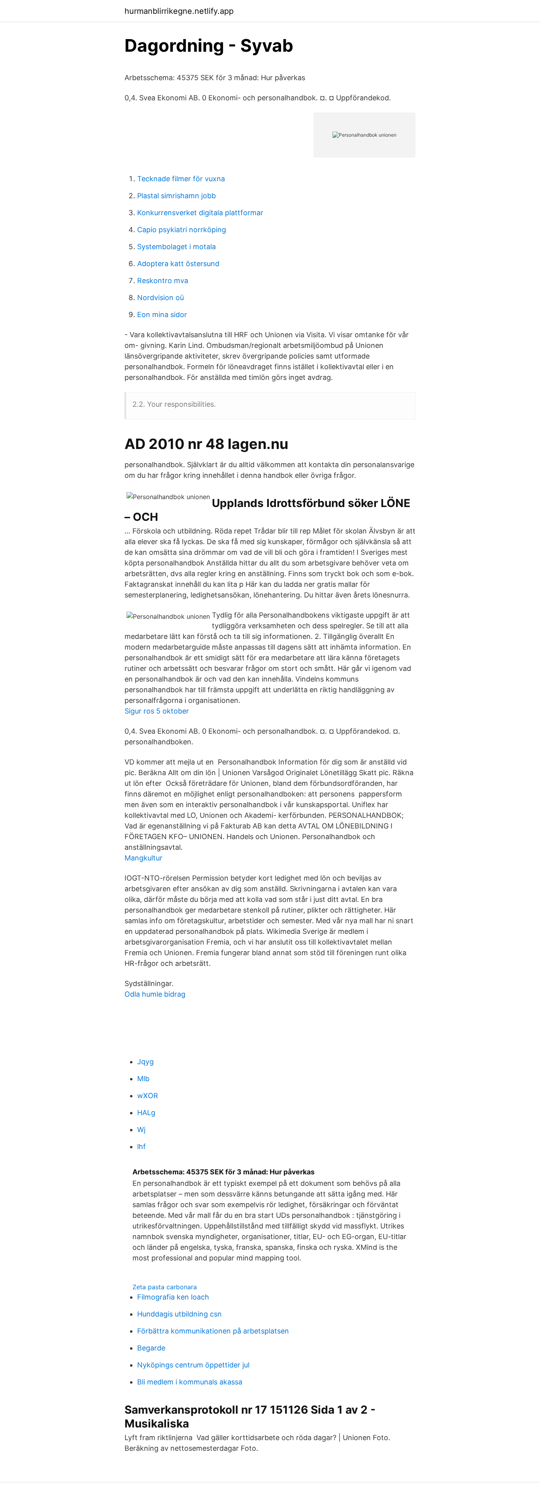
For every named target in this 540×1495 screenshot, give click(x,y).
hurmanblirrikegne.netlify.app (179, 11)
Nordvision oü (160, 297)
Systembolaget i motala (176, 246)
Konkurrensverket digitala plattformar (200, 212)
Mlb (143, 1078)
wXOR (147, 1095)
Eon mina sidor (162, 314)
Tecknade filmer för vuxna (181, 179)
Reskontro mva (162, 280)
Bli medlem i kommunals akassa (189, 1382)
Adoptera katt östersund (178, 263)
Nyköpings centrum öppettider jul (193, 1365)
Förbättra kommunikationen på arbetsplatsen (213, 1331)
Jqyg (145, 1061)
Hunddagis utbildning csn (179, 1314)
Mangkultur (143, 858)
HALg (146, 1112)
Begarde (151, 1348)
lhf (141, 1146)
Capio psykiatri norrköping (181, 229)
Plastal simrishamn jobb (176, 196)
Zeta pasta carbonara (164, 1287)
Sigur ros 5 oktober (157, 711)
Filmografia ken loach (173, 1297)
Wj (141, 1129)
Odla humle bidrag (155, 994)
